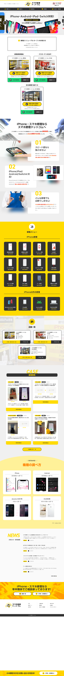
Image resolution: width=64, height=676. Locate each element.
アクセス (40, 357)
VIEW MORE (53, 576)
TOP (29, 603)
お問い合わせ (52, 603)
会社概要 (51, 605)
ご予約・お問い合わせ (26, 357)
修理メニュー (30, 605)
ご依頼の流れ (41, 603)
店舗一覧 (24, 593)
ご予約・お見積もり (49, 673)
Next (59, 23)
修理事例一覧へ (31, 449)
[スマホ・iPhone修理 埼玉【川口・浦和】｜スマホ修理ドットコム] (32, 4)
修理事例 (40, 605)
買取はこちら (57, 5)
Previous (5, 23)
